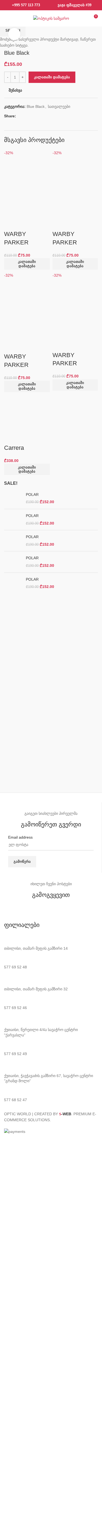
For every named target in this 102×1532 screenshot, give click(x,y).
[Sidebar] (7, 1141)
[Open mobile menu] (7, 18)
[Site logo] (51, 18)
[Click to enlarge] (14, 34)
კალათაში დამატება (52, 77)
